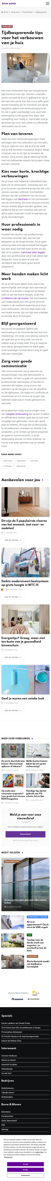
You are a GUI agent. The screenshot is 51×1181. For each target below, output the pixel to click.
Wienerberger (7, 1069)
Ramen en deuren (8, 1060)
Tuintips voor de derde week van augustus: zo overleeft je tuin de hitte (36, 945)
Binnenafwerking (12, 861)
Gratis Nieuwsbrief (9, 1121)
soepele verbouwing (17, 414)
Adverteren (6, 1112)
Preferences (25, 1175)
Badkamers (32, 956)
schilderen (7, 466)
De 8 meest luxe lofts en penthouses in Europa (20, 1028)
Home (5, 12)
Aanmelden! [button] (25, 834)
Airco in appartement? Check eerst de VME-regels (38, 924)
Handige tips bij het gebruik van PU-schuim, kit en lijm (36, 793)
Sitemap (4, 1129)
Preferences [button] (8, 1157)
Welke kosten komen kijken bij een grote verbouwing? (36, 764)
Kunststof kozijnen (9, 1064)
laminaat (23, 199)
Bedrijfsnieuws (7, 1088)
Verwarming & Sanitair (37, 917)
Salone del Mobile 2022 (11, 1041)
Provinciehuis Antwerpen (11, 1032)
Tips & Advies (28, 12)
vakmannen (21, 466)
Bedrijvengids (7, 1097)
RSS (3, 1125)
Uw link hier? (6, 1073)
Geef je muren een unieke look (22, 698)
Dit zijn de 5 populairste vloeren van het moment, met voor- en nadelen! (24, 525)
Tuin (29, 935)
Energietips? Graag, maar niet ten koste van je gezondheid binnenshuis (23, 642)
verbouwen (21, 461)
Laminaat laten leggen (33, 252)
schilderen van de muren (15, 298)
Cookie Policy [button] (39, 1152)
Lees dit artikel (12, 540)
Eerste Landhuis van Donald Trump (15, 1023)
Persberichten (7, 1116)
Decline (25, 1170)
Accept (25, 1164)
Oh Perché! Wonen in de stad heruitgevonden (20, 1036)
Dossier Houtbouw (9, 1056)
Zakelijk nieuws (7, 1092)
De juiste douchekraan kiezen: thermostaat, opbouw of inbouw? (13, 764)
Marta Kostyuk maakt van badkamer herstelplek (38, 964)
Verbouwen (15, 12)
